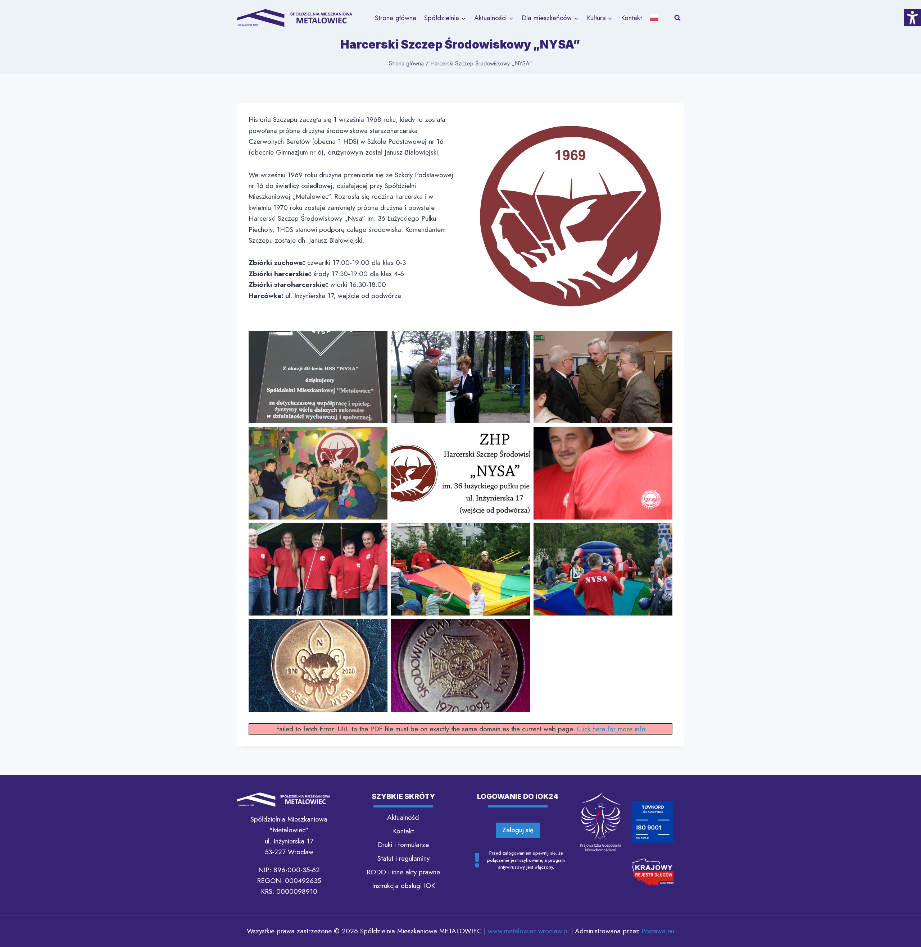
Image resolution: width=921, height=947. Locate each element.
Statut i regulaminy (403, 858)
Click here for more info (611, 729)
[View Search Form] (677, 18)
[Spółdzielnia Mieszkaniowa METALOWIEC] (294, 18)
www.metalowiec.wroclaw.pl (528, 931)
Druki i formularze (403, 845)
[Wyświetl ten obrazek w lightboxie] (318, 377)
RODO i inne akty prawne (403, 872)
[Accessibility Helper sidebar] (912, 17)
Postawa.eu (657, 931)
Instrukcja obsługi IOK (403, 886)
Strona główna (395, 18)
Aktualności (403, 817)
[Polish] (656, 17)
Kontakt (631, 18)
